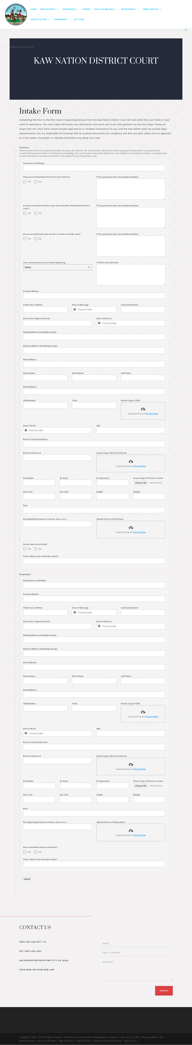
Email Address (30, 387)
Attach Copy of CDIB (130, 400)
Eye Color (64, 491)
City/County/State (129, 305)
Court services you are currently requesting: (44, 262)
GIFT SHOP (79, 19)
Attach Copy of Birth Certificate (111, 453)
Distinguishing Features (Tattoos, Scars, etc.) (44, 519)
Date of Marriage (80, 305)
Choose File (140, 482)
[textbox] (54, 267)
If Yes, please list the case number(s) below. (117, 177)
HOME (33, 9)
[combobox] (57, 267)
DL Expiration (102, 478)
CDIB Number (29, 400)
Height (99, 491)
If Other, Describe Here (107, 262)
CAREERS (86, 9)
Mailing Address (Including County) (39, 332)
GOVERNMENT (60, 19)
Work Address (29, 359)
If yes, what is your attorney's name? (40, 556)
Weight (136, 491)
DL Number (28, 478)
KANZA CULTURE (39, 19)
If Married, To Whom (32, 305)
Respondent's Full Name (34, 580)
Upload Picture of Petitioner (110, 519)
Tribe (74, 400)
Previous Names (31, 291)
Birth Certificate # (32, 453)
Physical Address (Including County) (40, 346)
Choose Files (152, 413)
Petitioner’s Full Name (34, 163)
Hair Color (28, 491)
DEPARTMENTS (128, 9)
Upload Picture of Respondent (110, 822)
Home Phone (29, 373)
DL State (64, 478)
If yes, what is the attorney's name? (40, 859)
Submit (27, 879)
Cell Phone (126, 373)
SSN (98, 425)
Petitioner (24, 147)
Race (25, 505)
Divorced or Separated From (36, 318)
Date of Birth (29, 425)
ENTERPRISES (69, 9)
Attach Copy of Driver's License (148, 478)
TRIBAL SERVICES (150, 9)
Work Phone (78, 373)
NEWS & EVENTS (48, 9)
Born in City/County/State (35, 439)
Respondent (25, 574)
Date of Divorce (103, 318)
